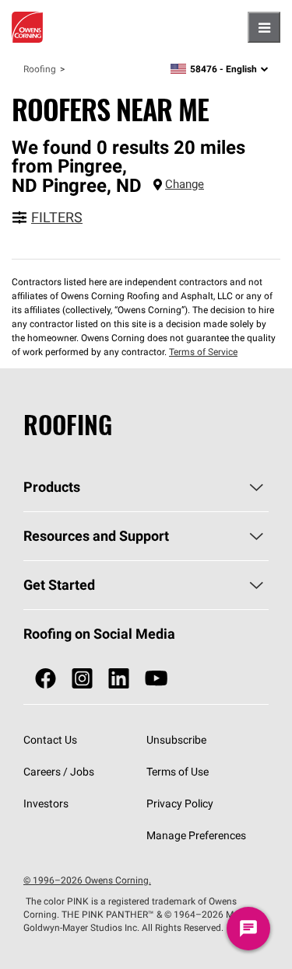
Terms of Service (203, 351)
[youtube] (156, 679)
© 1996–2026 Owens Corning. (87, 880)
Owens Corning (27, 27)
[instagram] (82, 679)
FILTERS (57, 217)
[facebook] (45, 679)
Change (184, 183)
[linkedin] (118, 679)
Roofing (39, 69)
